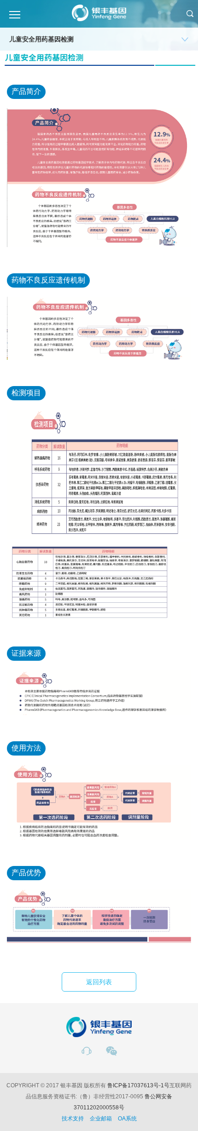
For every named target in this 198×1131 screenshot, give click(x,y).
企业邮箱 (101, 1118)
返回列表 (99, 982)
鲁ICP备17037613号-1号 (138, 1085)
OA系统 (127, 1118)
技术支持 (73, 1118)
